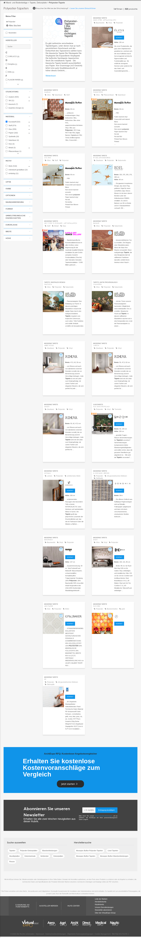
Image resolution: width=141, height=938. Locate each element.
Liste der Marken (101, 899)
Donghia (12, 64)
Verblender (44, 856)
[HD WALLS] (123, 550)
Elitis (11, 72)
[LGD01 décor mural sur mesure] (123, 233)
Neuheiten (12, 33)
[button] (18, 40)
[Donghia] (123, 483)
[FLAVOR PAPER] (123, 616)
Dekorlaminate (30, 856)
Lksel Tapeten (113, 851)
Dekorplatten (58, 856)
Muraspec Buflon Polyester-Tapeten (89, 851)
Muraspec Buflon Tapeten (85, 856)
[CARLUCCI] (74, 483)
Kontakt (119, 37)
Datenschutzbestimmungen (103, 816)
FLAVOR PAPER (15, 80)
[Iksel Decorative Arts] (123, 168)
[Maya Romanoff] (74, 550)
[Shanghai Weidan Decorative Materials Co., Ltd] (74, 689)
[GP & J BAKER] (74, 616)
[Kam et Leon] (123, 417)
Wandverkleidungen (49, 851)
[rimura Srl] (74, 355)
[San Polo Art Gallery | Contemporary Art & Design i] (74, 233)
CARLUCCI (13, 56)
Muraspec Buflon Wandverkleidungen (114, 856)
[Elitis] (123, 30)
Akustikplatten (14, 856)
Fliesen (12, 862)
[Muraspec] (74, 102)
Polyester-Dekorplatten (28, 851)
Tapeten (12, 851)
